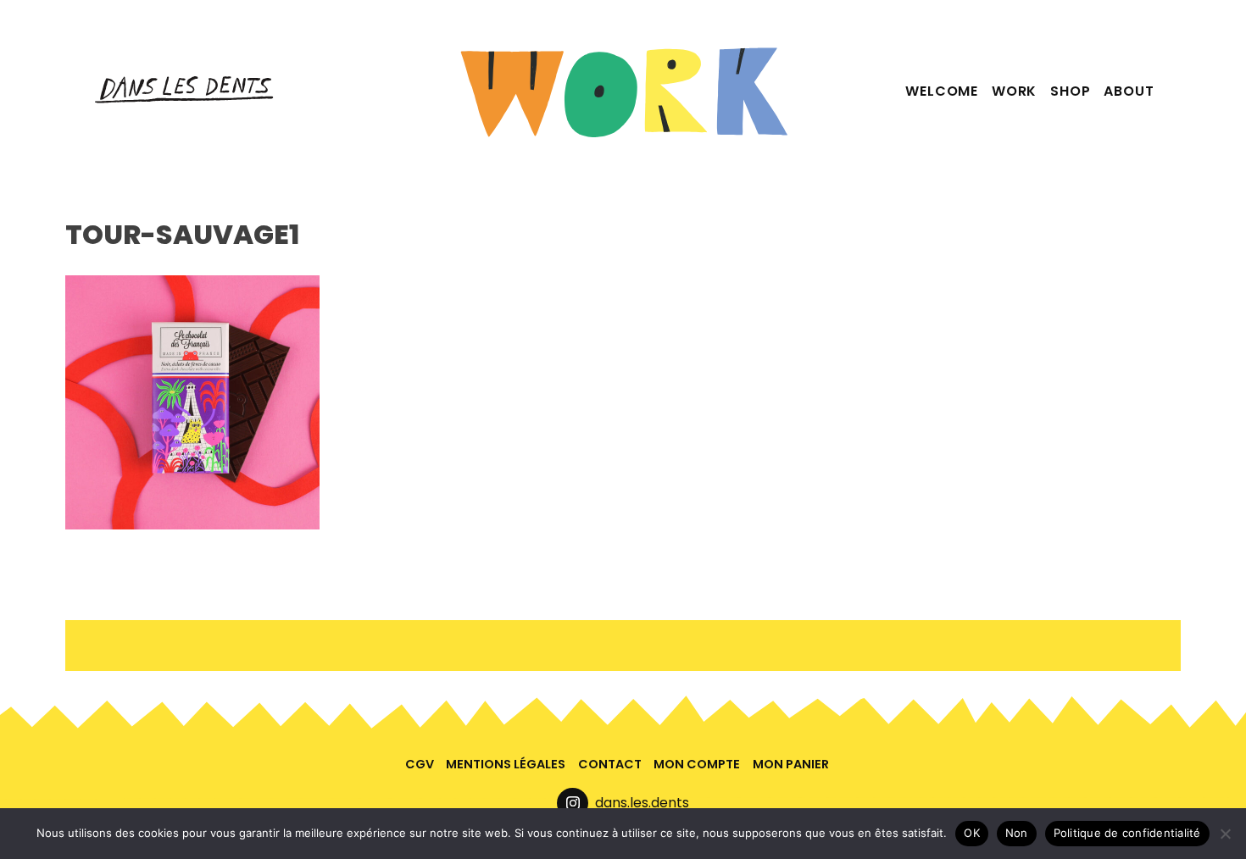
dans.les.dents (642, 802)
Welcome (941, 91)
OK (972, 833)
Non (1016, 833)
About (1129, 91)
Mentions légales (505, 764)
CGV (419, 764)
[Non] (1224, 833)
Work (1014, 91)
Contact (610, 764)
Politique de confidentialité (1127, 833)
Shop (1070, 91)
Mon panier (791, 764)
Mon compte (697, 764)
